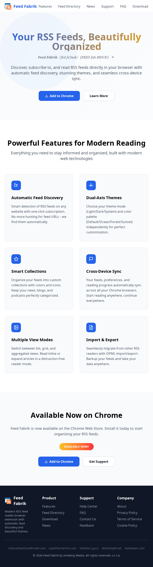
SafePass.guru (89, 548)
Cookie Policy (127, 525)
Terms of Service (129, 519)
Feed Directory (69, 6)
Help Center (89, 506)
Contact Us (88, 519)
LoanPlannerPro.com (62, 548)
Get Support (98, 461)
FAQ (123, 6)
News (91, 6)
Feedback (87, 525)
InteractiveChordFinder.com (27, 548)
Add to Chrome (62, 96)
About (121, 506)
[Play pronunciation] (112, 57)
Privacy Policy (127, 512)
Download (140, 6)
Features (45, 6)
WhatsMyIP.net (112, 548)
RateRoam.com (135, 548)
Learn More (99, 96)
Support (107, 6)
